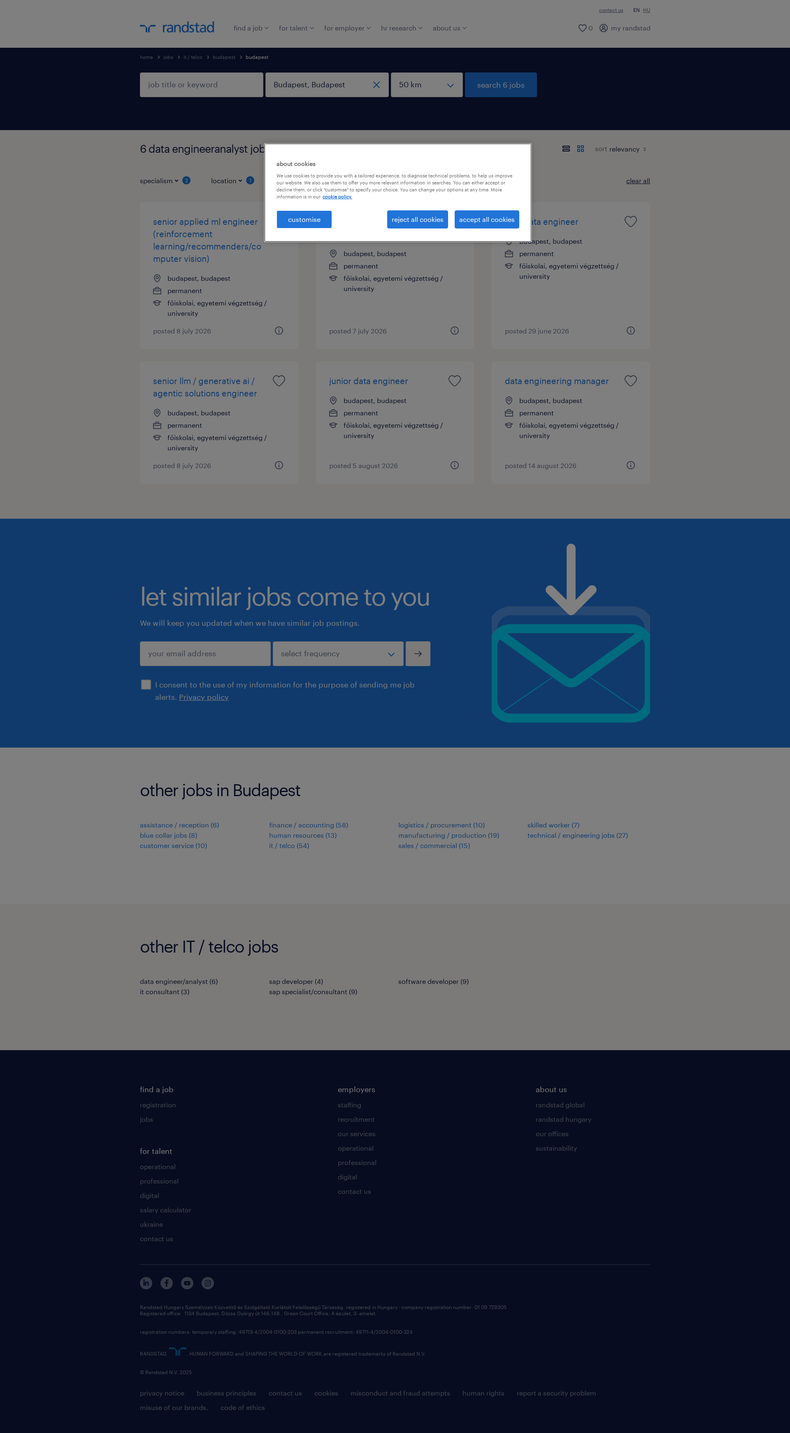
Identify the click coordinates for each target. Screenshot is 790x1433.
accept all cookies (487, 219)
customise (304, 219)
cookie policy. (337, 196)
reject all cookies (418, 219)
